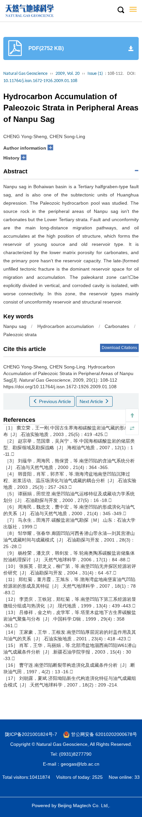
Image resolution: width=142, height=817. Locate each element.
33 (137, 777)
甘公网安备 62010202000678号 (103, 734)
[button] (120, 10)
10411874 (39, 777)
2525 (97, 777)
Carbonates (117, 326)
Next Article (92, 401)
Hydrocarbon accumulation (65, 326)
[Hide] (132, 428)
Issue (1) (95, 73)
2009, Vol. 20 (67, 73)
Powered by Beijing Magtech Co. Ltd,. (71, 805)
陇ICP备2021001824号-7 (31, 734)
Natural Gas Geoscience (25, 73)
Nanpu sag (14, 326)
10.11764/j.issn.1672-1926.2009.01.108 (40, 80)
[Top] (132, 415)
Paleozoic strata (20, 334)
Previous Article (54, 401)
